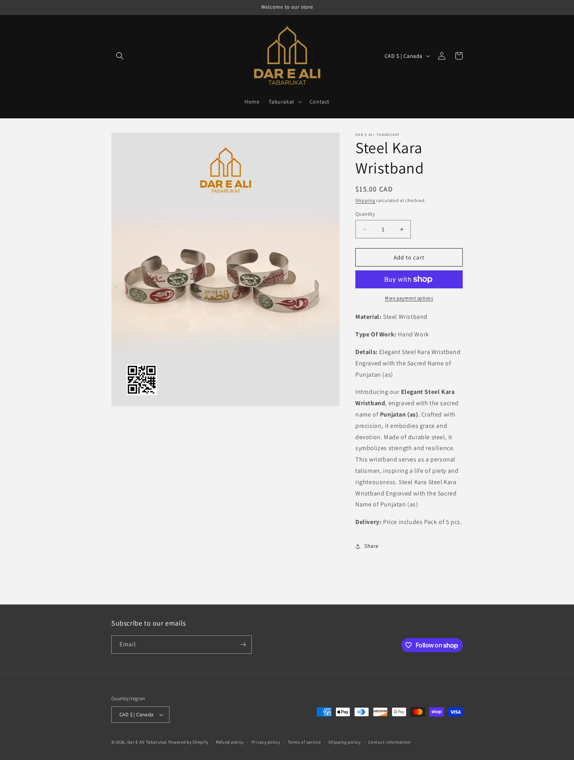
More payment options (409, 298)
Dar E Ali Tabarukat (147, 742)
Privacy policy (265, 742)
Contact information (389, 742)
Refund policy (230, 742)
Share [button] (371, 545)
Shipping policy (344, 742)
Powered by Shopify (188, 742)
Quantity (365, 214)
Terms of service (304, 742)
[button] (119, 55)
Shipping (365, 200)
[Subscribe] (242, 644)
